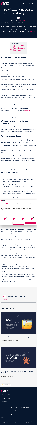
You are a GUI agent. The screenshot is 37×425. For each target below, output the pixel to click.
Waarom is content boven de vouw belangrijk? (18, 49)
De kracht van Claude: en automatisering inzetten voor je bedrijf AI (17, 371)
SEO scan (2, 405)
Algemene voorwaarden (17, 422)
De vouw (14, 46)
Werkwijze (2, 417)
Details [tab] (18, 203)
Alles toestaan (30, 223)
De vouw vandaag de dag (17, 50)
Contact (33, 3)
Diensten (19, 3)
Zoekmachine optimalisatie (25, 407)
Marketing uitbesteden (4, 410)
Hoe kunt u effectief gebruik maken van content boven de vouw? (18, 52)
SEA (11, 409)
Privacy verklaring (26, 422)
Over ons (2, 414)
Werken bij (12, 414)
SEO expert (3, 409)
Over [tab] (30, 203)
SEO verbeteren (3, 407)
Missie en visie (3, 415)
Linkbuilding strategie (14, 407)
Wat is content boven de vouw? (19, 45)
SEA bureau (23, 405)
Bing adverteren (23, 410)
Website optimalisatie (14, 405)
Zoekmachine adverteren (25, 409)
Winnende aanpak (26, 3)
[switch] (14, 219)
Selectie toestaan (18, 223)
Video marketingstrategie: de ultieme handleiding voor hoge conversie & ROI (18, 337)
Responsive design (16, 47)
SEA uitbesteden (13, 410)
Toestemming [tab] (6, 203)
